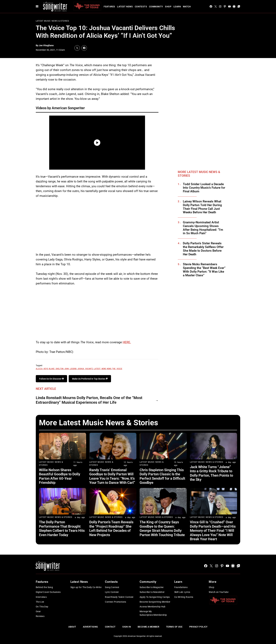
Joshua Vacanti (85, 368)
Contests (141, 6)
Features (109, 6)
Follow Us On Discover (50, 378)
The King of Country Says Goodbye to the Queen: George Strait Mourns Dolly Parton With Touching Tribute (162, 528)
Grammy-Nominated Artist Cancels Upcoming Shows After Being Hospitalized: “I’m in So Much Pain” (203, 228)
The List (40, 602)
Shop (168, 6)
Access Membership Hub (152, 606)
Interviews (41, 597)
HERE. (127, 342)
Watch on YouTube (218, 592)
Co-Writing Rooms (183, 597)
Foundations (181, 587)
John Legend (70, 368)
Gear (38, 611)
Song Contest (112, 587)
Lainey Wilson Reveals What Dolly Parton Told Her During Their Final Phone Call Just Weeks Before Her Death (202, 207)
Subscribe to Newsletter (152, 592)
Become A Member (148, 626)
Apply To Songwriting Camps (155, 597)
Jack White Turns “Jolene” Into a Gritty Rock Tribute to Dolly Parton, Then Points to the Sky (211, 473)
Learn (177, 6)
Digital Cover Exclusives (48, 592)
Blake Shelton (56, 368)
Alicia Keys (42, 368)
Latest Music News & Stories (52, 21)
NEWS (109, 368)
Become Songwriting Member (155, 602)
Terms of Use (174, 626)
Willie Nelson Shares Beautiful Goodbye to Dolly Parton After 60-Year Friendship (59, 476)
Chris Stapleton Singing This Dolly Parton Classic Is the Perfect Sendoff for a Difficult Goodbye (162, 476)
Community (156, 6)
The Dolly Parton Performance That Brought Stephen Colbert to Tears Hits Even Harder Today (62, 528)
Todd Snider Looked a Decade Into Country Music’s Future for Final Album (204, 187)
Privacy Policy (198, 626)
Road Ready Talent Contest (119, 597)
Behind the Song (44, 587)
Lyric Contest (112, 592)
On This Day (42, 606)
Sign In (126, 626)
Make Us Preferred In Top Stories (89, 378)
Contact (110, 626)
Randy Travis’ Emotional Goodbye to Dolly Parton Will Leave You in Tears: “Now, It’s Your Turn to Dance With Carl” (112, 476)
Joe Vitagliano (46, 45)
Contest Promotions (115, 602)
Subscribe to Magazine (152, 587)
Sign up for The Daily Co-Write (86, 587)
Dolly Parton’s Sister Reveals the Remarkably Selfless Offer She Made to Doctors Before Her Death (203, 249)
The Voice (117, 368)
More (212, 582)
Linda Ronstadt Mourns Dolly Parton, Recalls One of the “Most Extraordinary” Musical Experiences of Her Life (89, 400)
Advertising (90, 626)
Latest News (125, 6)
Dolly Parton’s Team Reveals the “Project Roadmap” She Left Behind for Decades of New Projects (111, 528)
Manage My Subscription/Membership (153, 613)
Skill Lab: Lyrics (182, 592)
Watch (187, 6)
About (72, 626)
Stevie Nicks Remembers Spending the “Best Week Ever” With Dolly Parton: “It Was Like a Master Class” (204, 270)
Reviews (40, 616)
